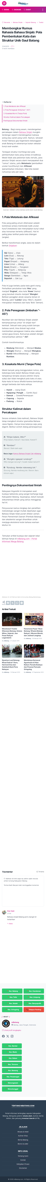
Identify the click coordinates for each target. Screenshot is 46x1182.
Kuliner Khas (23, 1136)
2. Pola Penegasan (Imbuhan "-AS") (16, 110)
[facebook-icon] (3, 1036)
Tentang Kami (23, 1156)
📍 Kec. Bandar (12, 1046)
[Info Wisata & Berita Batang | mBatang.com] (23, 3)
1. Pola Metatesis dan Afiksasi (14, 106)
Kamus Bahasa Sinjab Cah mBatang (27, 454)
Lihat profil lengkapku (12, 1030)
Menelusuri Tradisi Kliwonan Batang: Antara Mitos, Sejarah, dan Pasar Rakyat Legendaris (12, 633)
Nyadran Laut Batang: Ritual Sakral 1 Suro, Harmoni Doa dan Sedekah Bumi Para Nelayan (11, 664)
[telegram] (22, 603)
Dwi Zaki (10, 911)
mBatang (15, 1022)
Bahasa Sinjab (25, 132)
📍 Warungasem (12, 1083)
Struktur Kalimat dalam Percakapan (16, 117)
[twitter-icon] (7, 1036)
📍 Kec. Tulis (12, 997)
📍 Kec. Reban (12, 1058)
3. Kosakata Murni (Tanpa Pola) (15, 113)
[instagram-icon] (12, 1036)
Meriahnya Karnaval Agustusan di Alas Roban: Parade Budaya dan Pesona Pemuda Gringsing (33, 664)
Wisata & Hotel (23, 1132)
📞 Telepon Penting (33, 1009)
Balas (11, 923)
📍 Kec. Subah (12, 1003)
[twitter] (12, 603)
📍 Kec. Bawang (12, 1070)
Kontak (23, 1160)
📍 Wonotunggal (11, 1089)
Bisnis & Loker (23, 1144)
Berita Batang (23, 1140)
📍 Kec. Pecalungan (11, 1077)
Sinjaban (13, 245)
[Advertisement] (23, 75)
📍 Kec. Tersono (12, 1064)
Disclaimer (23, 1168)
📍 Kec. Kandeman (34, 991)
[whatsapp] (17, 603)
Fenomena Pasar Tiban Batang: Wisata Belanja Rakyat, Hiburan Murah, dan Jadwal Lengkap (33, 632)
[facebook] (8, 603)
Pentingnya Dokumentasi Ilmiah (15, 121)
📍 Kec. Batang (12, 991)
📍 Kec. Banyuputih (33, 1003)
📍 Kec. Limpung (33, 997)
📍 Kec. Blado (12, 1052)
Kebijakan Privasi (23, 1164)
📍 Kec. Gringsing (12, 1009)
